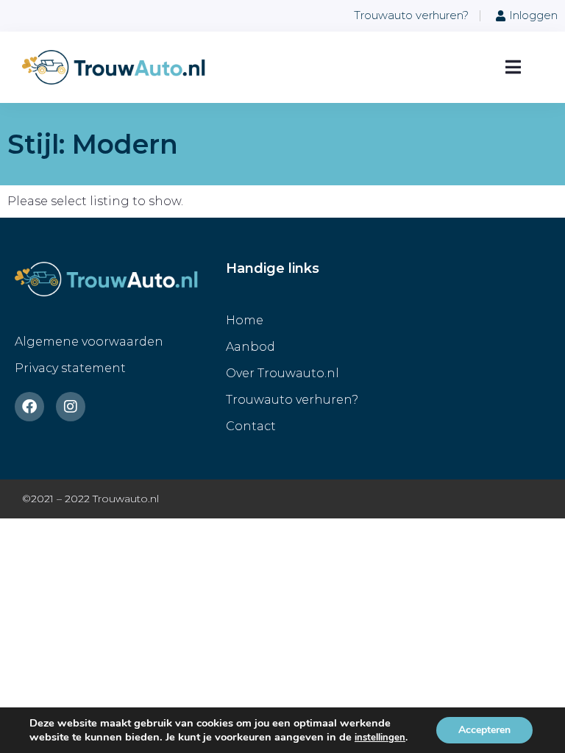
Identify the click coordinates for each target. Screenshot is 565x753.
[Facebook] (29, 406)
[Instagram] (70, 406)
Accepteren (484, 730)
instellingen (380, 737)
